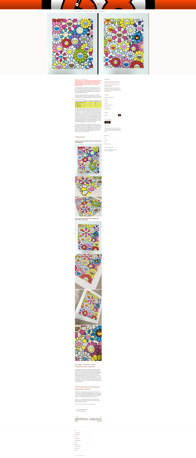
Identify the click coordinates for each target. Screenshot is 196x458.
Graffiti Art (106, 101)
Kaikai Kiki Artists (77, 446)
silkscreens (76, 436)
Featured (78, 409)
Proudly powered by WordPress (80, 455)
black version (99, 111)
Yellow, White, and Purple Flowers (86, 90)
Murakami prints (84, 409)
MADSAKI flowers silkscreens (80, 120)
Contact (91, 11)
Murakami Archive (102, 11)
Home (76, 11)
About (96, 11)
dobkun (85, 79)
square (90, 119)
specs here (80, 142)
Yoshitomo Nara (77, 434)
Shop (79, 11)
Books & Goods (77, 438)
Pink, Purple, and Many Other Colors (81, 91)
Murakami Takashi (78, 440)
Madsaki (105, 103)
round (93, 119)
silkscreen (88, 126)
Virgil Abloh (76, 444)
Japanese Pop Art (91, 4)
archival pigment (77, 432)
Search (107, 122)
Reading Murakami (107, 108)
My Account (85, 11)
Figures (76, 442)
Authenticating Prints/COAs (109, 97)
